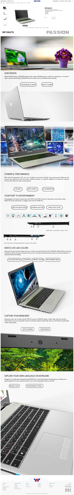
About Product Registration (17, 488)
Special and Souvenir (28, 486)
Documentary (51, 486)
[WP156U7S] (5, 8)
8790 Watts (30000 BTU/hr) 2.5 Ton (10, 2)
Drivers (41, 27)
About (3, 485)
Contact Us (15, 484)
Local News (39, 484)
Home (3, 484)
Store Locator (16, 486)
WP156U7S (28, 2)
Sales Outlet (15, 485)
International (27, 484)
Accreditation (4, 489)
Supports (47, 27)
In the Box (44, 27)
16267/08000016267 (68, 484)
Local (26, 485)
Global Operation (5, 487)
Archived (18, 2)
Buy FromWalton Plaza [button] (53, 18)
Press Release (39, 486)
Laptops (21, 2)
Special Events (51, 485)
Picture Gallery (37, 27)
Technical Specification (31, 27)
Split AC (4, 2)
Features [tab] (27, 27)
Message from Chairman (6, 486)
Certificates (4, 488)
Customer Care (16, 487)
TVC (49, 484)
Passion (25, 2)
